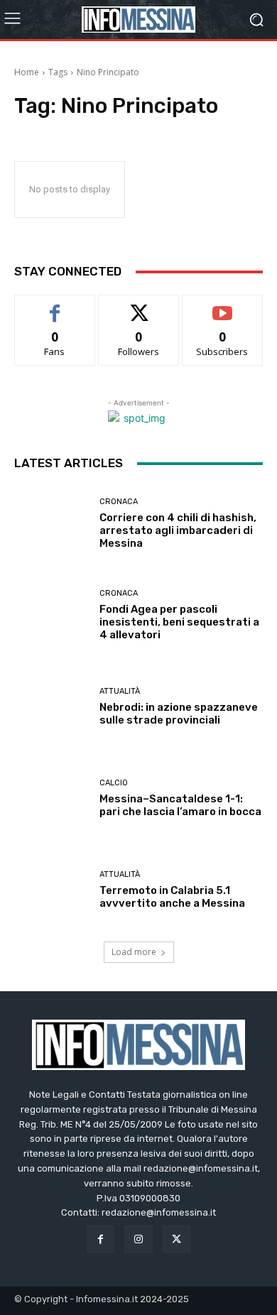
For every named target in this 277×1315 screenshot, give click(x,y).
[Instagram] (138, 1239)
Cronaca (118, 502)
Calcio (113, 783)
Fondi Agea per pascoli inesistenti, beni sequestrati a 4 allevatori (179, 622)
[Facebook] (100, 1239)
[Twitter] (176, 1239)
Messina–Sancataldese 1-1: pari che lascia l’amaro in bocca (180, 805)
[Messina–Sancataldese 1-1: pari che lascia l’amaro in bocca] (51, 798)
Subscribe (222, 305)
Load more (134, 952)
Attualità (119, 691)
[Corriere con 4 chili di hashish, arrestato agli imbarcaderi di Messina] (51, 523)
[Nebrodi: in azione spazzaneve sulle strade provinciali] (51, 707)
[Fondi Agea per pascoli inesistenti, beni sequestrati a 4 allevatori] (51, 615)
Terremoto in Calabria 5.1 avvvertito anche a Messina (172, 897)
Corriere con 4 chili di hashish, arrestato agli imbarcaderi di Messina (177, 530)
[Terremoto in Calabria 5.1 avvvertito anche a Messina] (51, 890)
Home (26, 72)
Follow (139, 305)
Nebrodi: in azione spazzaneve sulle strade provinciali (178, 713)
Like (55, 305)
